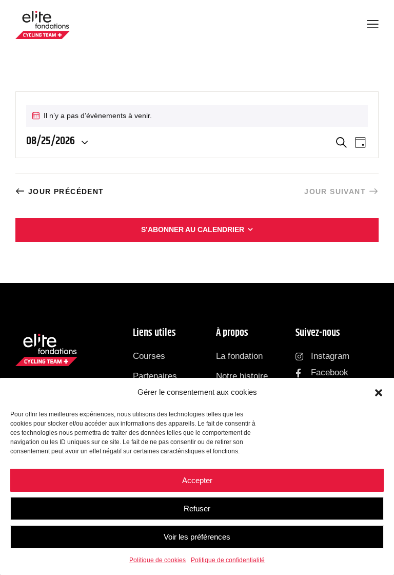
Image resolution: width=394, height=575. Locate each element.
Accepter (197, 480)
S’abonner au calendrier (192, 229)
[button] (378, 393)
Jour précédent (66, 191)
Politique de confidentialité (228, 560)
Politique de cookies (157, 560)
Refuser (197, 508)
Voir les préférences (197, 536)
